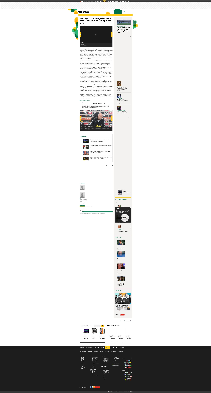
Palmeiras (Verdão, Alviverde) (131, 366)
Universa (112, 1)
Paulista (93, 371)
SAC (92, 1)
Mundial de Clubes (106, 369)
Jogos (117, 347)
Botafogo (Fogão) (131, 360)
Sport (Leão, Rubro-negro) (129, 367)
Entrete (108, 1)
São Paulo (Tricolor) (127, 367)
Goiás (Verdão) (125, 366)
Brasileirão (101, 351)
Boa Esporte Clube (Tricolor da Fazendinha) (127, 375)
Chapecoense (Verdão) (125, 362)
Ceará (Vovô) (131, 375)
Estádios (115, 360)
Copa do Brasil (107, 351)
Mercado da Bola (113, 351)
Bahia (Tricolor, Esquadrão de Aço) (129, 360)
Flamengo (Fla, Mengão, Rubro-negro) (129, 364)
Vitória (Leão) (131, 367)
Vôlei (82, 368)
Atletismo (82, 357)
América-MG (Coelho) (127, 373)
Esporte (104, 1)
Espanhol (104, 374)
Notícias (100, 1)
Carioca (93, 372)
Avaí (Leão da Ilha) (125, 375)
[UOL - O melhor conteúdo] (81, 1)
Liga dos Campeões (106, 370)
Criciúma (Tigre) (131, 362)
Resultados (94, 358)
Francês (104, 375)
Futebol (82, 360)
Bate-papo (97, 1)
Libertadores (96, 351)
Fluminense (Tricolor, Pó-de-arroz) (131, 364)
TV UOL (119, 1)
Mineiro (93, 373)
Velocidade (83, 367)
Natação (82, 364)
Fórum (93, 364)
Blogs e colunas (120, 199)
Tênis (82, 366)
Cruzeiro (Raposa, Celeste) (125, 364)
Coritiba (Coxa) (129, 362)
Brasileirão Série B (106, 359)
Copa (86, 12)
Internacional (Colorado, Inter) (129, 366)
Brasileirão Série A (106, 358)
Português (104, 379)
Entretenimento (89, 347)
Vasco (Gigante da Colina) (129, 380)
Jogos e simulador (116, 358)
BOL (123, 1)
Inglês (104, 376)
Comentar (82, 205)
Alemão (104, 373)
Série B (123, 370)
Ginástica (82, 361)
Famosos (116, 1)
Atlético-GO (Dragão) (131, 373)
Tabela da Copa (89, 351)
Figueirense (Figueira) (127, 364)
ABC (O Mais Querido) (125, 373)
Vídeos (93, 367)
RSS (94, 387)
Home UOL (82, 347)
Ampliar (109, 27)
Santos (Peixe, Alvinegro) (125, 367)
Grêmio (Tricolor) (127, 366)
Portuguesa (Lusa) (131, 378)
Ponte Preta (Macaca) (129, 378)
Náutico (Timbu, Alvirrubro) (131, 376)
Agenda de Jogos (95, 357)
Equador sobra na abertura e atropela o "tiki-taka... (123, 232)
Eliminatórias (116, 361)
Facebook (91, 387)
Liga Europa (105, 371)
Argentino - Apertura (106, 372)
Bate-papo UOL (123, 347)
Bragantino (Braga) (129, 375)
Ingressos (115, 359)
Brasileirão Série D (106, 361)
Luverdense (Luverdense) (125, 376)
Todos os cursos (127, 325)
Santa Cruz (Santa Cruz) (127, 380)
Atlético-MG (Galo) (125, 360)
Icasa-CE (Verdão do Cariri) (127, 376)
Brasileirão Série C (106, 360)
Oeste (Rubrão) (125, 378)
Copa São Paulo (105, 363)
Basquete (82, 358)
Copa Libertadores (106, 368)
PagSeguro (127, 1)
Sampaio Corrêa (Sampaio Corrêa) (125, 380)
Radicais (82, 365)
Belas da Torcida (94, 361)
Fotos (93, 366)
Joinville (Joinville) (129, 376)
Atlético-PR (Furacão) (127, 360)
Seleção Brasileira (116, 365)
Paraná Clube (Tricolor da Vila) (127, 378)
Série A (123, 358)
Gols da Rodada (94, 360)
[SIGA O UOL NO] (122, 315)
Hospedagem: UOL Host (129, 391)
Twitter (82, 203)
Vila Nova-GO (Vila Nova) (131, 380)
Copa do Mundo (120, 351)
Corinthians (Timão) (127, 362)
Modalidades (82, 356)
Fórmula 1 (83, 359)
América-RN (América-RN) (129, 373)
